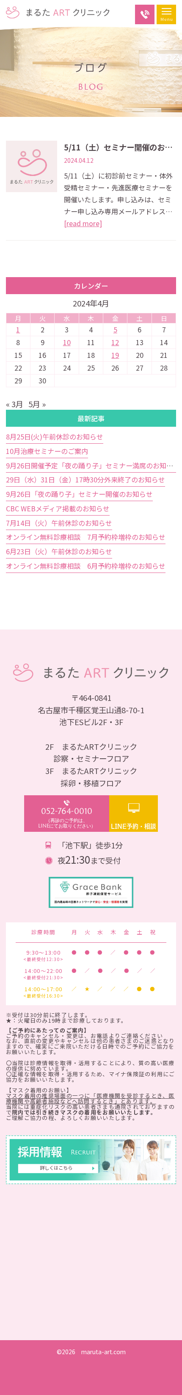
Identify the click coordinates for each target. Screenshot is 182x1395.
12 (115, 342)
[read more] (83, 223)
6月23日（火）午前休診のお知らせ (59, 551)
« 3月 (14, 403)
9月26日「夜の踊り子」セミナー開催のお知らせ (79, 494)
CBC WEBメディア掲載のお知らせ (58, 508)
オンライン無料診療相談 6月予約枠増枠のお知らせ (85, 566)
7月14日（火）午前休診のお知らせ (59, 523)
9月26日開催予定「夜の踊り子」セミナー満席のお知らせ (93, 465)
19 (115, 355)
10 (67, 342)
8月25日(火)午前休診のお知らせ (54, 436)
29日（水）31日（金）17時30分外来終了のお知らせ (85, 479)
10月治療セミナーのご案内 (47, 451)
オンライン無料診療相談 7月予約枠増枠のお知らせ (85, 537)
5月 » (37, 403)
